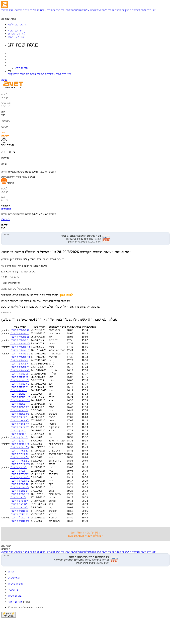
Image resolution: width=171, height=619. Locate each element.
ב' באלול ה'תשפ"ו (19, 510)
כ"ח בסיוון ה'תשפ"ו (19, 480)
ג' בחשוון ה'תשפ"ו (19, 360)
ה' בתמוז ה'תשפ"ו (19, 484)
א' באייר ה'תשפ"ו (19, 450)
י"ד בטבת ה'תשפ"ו (19, 393)
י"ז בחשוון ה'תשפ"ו (19, 366)
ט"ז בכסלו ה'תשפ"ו (19, 380)
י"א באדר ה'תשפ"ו (19, 420)
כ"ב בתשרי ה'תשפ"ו (20, 353)
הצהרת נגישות (15, 595)
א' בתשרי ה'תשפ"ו (19, 330)
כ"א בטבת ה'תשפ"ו (20, 397)
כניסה (4, 79)
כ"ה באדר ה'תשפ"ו (20, 427)
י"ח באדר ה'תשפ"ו (19, 423)
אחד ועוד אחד (15, 601)
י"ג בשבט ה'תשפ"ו (19, 407)
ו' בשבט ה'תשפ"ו (18, 403)
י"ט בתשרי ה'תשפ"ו (20, 350)
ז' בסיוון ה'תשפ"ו (18, 470)
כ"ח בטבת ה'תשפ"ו (20, 400)
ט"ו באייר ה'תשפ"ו (19, 457)
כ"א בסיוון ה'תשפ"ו (20, 477)
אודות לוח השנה (28, 74)
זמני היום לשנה (148, 10)
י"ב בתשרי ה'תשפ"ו (20, 343)
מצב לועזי (6, 103)
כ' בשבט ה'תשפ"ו (19, 410)
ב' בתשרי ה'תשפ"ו (19, 333)
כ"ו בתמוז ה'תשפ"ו (19, 494)
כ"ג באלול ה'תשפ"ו (19, 520)
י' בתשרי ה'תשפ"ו (19, 340)
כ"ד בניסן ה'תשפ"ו (19, 447)
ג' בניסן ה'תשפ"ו (18, 430)
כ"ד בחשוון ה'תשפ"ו (20, 370)
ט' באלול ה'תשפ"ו (19, 514)
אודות (11, 571)
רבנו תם (5, 134)
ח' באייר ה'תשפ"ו (19, 453)
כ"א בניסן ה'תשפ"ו (19, 443)
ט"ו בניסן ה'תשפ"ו (19, 437)
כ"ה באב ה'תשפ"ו (19, 507)
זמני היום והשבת (38, 10)
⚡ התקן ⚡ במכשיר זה (8, 614)
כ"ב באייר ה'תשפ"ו (19, 460)
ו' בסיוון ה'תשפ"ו (18, 467)
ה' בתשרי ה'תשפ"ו (19, 336)
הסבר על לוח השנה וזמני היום (106, 10)
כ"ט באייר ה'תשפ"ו (20, 464)
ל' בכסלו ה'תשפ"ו (19, 387)
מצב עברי (6, 106)
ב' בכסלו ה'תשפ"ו (19, 373)
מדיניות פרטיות (15, 583)
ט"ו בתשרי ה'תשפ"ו (20, 346)
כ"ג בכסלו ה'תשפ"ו (19, 383)
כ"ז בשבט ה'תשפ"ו (19, 413)
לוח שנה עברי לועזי (17, 24)
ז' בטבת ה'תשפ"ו (18, 390)
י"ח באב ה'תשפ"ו (19, 504)
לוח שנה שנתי (72, 10)
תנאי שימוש (14, 577)
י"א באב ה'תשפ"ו (19, 500)
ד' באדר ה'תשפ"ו (18, 417)
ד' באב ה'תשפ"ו (18, 497)
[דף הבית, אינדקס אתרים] (11, 15)
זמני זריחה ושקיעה (131, 10)
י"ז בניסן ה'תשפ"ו (18, 440)
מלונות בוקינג (21, 68)
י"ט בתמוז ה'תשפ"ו (19, 490)
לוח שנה (83, 10)
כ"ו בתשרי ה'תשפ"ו (20, 356)
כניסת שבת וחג (21, 10)
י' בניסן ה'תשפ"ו (18, 433)
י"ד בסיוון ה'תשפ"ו (19, 474)
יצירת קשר (13, 74)
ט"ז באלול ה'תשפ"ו (19, 517)
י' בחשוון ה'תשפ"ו (19, 363)
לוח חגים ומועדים (55, 10)
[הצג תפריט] (4, 4)
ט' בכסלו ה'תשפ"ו (19, 377)
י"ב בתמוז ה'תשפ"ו (19, 487)
